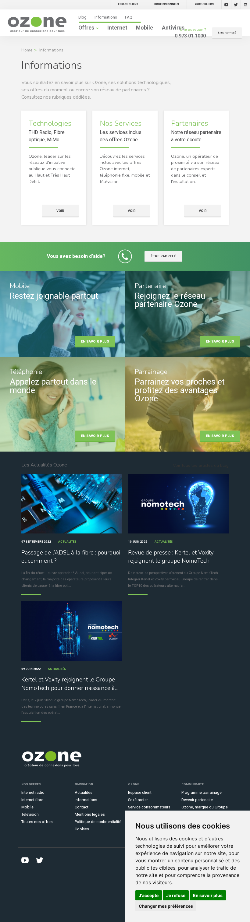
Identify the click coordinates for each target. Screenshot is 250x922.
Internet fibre (32, 799)
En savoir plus (95, 341)
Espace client (140, 792)
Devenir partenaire (197, 799)
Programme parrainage (201, 792)
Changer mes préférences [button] (166, 906)
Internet (117, 28)
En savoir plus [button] (208, 895)
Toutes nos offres (37, 821)
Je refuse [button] (175, 895)
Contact (81, 807)
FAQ (128, 17)
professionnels (166, 4)
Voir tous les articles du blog (201, 465)
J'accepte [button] (149, 895)
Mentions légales (90, 814)
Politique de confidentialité (98, 821)
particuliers (204, 4)
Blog (82, 17)
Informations (106, 17)
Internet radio (33, 792)
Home (27, 50)
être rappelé (227, 32)
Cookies (82, 829)
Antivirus (173, 28)
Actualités (83, 792)
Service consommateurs (149, 807)
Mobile (144, 28)
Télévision (30, 814)
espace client (128, 4)
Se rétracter (138, 799)
